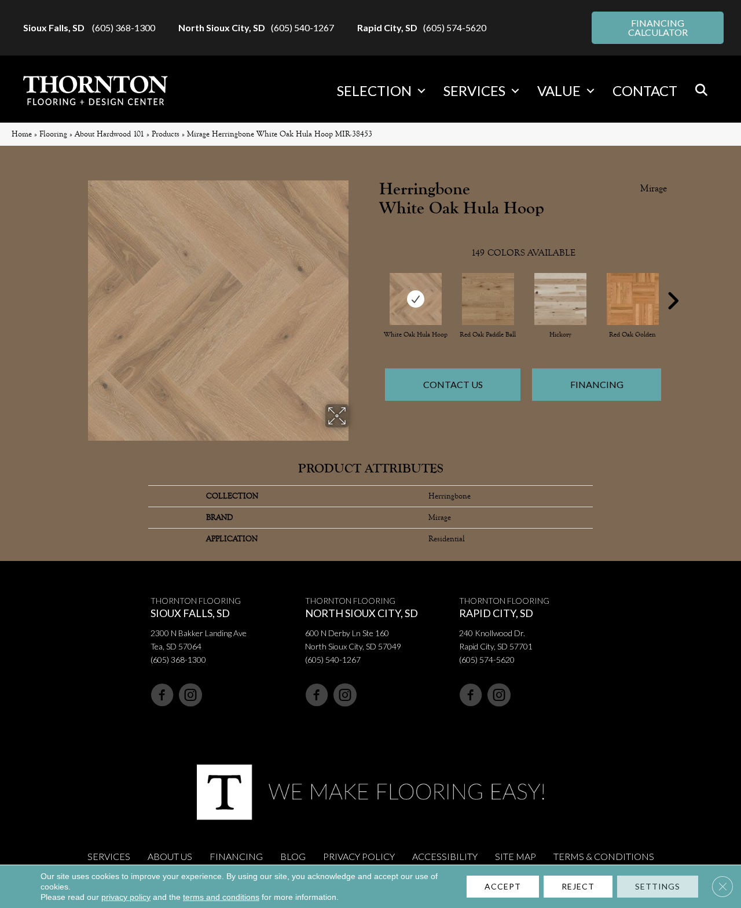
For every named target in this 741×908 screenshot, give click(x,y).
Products (165, 134)
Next (672, 283)
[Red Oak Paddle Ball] (488, 299)
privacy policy (126, 897)
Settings (657, 886)
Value (559, 90)
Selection (374, 90)
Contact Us (453, 384)
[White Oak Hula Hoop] (416, 299)
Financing (596, 384)
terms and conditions (221, 897)
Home (22, 134)
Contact (644, 90)
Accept (503, 886)
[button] (421, 91)
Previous (373, 283)
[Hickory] (560, 299)
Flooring (53, 134)
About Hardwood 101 (109, 134)
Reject (578, 886)
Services (474, 90)
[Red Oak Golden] (633, 299)
